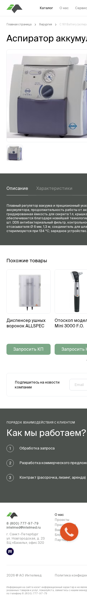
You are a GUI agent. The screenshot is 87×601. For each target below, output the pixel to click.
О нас (64, 8)
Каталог (46, 8)
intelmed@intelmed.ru (23, 527)
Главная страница (19, 24)
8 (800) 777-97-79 (22, 523)
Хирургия (45, 24)
